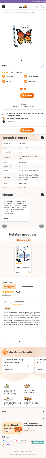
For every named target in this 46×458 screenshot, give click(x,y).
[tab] (23, 240)
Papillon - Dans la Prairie (23, 267)
